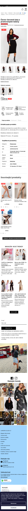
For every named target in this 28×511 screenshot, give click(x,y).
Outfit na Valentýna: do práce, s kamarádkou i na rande (7, 265)
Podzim (14, 163)
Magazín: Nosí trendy (5, 433)
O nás (2, 443)
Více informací (4, 477)
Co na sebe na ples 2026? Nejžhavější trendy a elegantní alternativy (6, 296)
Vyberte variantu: (5, 85)
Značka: (3, 26)
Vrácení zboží (4, 435)
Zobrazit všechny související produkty (14, 238)
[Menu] (25, 9)
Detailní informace (5, 81)
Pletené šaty (13, 144)
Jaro (11, 163)
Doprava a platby (4, 437)
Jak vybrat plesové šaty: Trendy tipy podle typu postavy (20, 295)
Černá (11, 158)
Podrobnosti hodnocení (19, 25)
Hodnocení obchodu (5, 445)
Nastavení (13, 503)
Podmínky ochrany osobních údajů (8, 451)
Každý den (12, 161)
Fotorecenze (3, 439)
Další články (14, 312)
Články (19, 120)
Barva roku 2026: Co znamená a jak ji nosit (20, 264)
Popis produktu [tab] (6, 120)
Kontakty (3, 441)
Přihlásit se (8, 328)
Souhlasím (13, 507)
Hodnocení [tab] (14, 120)
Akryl (11, 155)
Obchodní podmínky (5, 449)
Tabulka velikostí (4, 453)
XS (1, 207)
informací (10, 500)
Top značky (3, 447)
